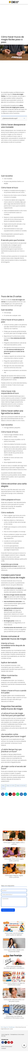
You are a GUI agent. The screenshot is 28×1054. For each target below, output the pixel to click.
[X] (10, 794)
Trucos (3, 788)
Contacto (3, 1048)
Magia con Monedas (21, 785)
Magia (3, 785)
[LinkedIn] (21, 794)
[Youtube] (8, 1042)
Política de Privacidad (6, 1046)
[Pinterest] (14, 794)
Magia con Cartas (11, 785)
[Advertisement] (14, 20)
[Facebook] (2, 794)
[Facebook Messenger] (6, 794)
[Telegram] (25, 794)
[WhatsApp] (17, 794)
